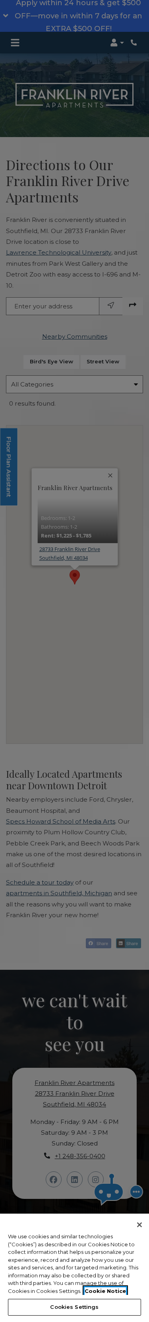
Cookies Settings (74, 1307)
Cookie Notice (105, 1291)
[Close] (139, 1225)
